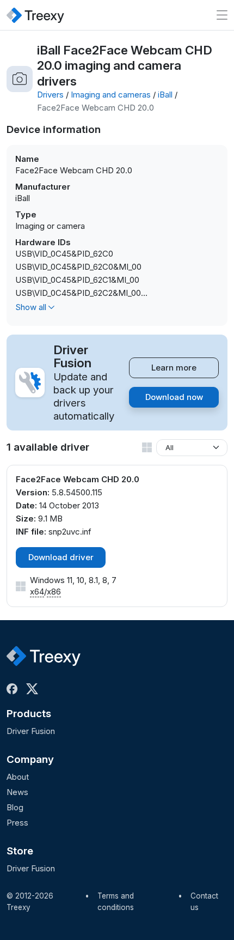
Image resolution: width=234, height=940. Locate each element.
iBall (165, 94)
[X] (34, 688)
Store (20, 851)
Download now (174, 397)
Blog (15, 807)
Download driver (61, 557)
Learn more (173, 367)
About (18, 777)
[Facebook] (14, 688)
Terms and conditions (115, 902)
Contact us (204, 902)
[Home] (35, 15)
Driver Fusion (31, 731)
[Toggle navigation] (222, 15)
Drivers (50, 94)
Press (17, 822)
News (17, 792)
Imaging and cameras (111, 94)
